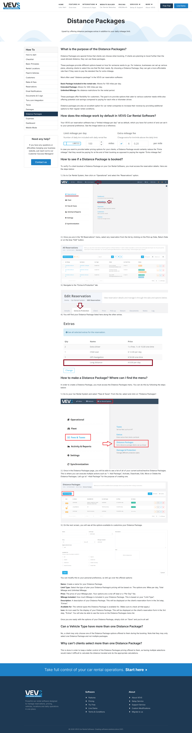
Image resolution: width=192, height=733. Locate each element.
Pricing (91, 701)
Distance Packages (34, 114)
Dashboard (30, 123)
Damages (30, 109)
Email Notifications (34, 91)
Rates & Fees (31, 82)
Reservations (31, 87)
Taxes (28, 105)
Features (91, 697)
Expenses (30, 118)
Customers (30, 77)
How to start (31, 55)
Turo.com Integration (34, 100)
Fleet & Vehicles (32, 73)
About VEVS (137, 697)
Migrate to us (137, 712)
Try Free (91, 705)
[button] (136, 6)
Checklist (30, 59)
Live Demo (92, 708)
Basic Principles (32, 64)
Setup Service (137, 701)
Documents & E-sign (34, 96)
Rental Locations (33, 68)
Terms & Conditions (96, 712)
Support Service (138, 705)
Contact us (41, 162)
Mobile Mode (31, 127)
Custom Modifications (141, 708)
